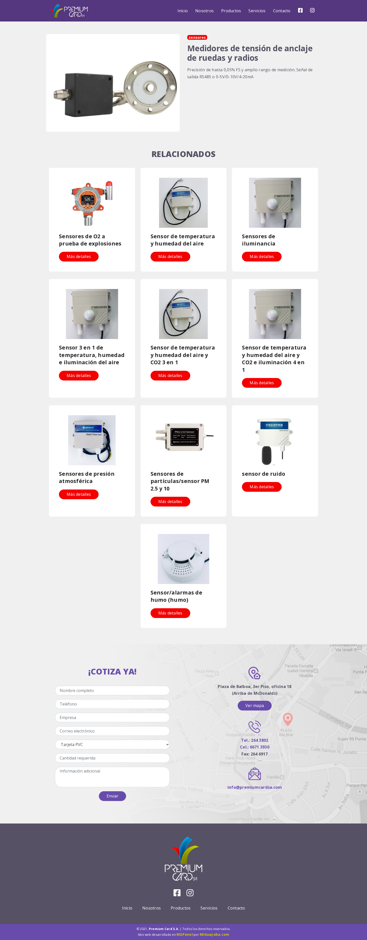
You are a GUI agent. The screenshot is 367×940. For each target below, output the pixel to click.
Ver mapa (254, 705)
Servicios (256, 11)
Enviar (112, 796)
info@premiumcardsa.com (254, 787)
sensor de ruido (263, 473)
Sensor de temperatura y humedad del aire (183, 240)
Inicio (183, 11)
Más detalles (79, 256)
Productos (231, 11)
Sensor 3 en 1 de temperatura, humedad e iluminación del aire (92, 355)
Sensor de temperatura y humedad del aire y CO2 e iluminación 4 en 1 (274, 358)
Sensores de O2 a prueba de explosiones (90, 240)
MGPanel (185, 934)
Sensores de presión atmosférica (87, 477)
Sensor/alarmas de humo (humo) (176, 596)
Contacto (282, 11)
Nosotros (204, 11)
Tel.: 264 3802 (254, 740)
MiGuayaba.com (214, 934)
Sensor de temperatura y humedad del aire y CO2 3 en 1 (183, 355)
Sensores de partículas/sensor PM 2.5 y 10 (180, 481)
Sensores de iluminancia (258, 240)
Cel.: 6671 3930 (254, 747)
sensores (197, 37)
